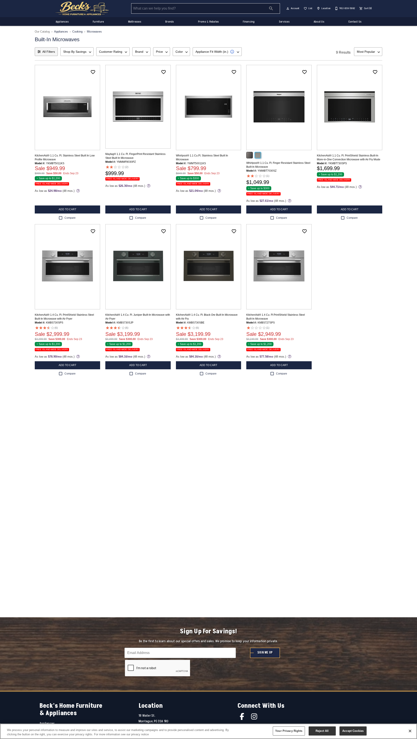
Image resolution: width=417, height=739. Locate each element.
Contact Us (354, 22)
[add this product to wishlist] (93, 72)
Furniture (98, 22)
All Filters (48, 51)
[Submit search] (271, 8)
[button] (287, 8)
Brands (169, 22)
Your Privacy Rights (288, 730)
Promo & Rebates (208, 22)
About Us (319, 22)
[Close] (410, 731)
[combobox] (77, 51)
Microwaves (94, 31)
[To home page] (82, 8)
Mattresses (134, 22)
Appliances (62, 22)
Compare (70, 217)
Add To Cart (67, 209)
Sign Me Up (265, 652)
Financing (249, 22)
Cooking (77, 31)
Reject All (322, 730)
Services (284, 22)
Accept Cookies (353, 730)
